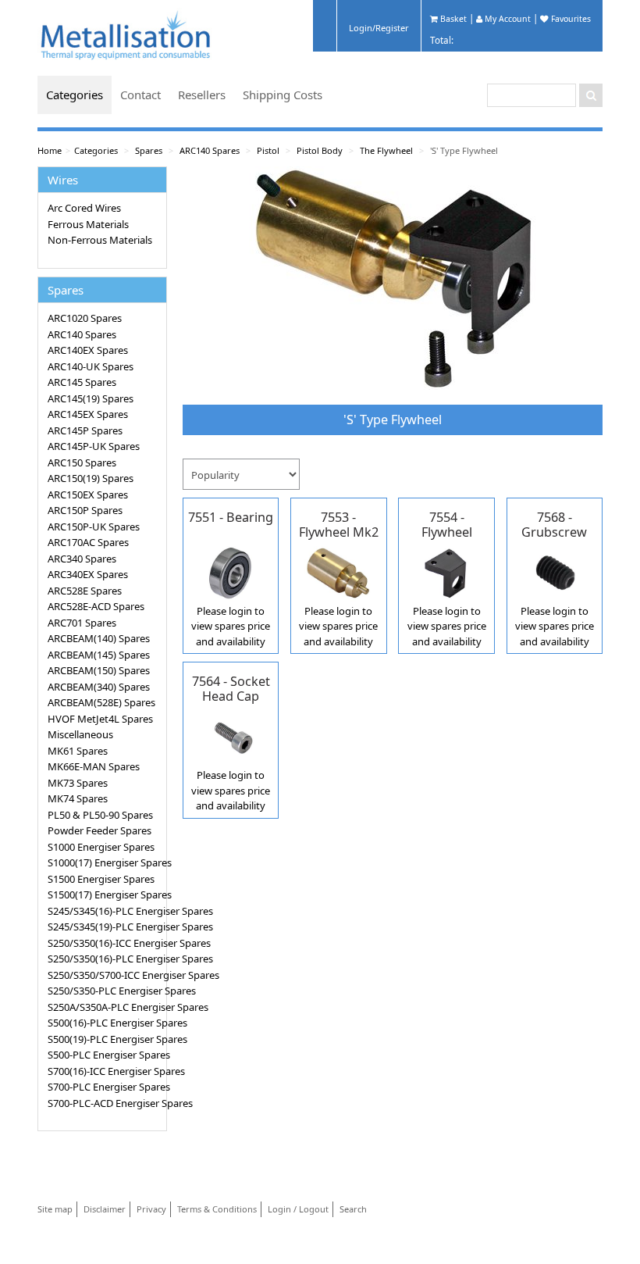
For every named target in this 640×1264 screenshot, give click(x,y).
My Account (506, 18)
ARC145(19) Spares (90, 398)
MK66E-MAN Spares (94, 766)
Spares (148, 150)
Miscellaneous (80, 734)
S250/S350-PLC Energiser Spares (105, 991)
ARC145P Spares (85, 430)
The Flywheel (386, 150)
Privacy (151, 1209)
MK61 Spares (78, 751)
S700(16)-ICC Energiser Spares (105, 1071)
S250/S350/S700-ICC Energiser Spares (105, 975)
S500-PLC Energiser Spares (105, 1055)
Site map (55, 1209)
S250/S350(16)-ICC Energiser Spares (105, 943)
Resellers (202, 94)
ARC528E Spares (85, 591)
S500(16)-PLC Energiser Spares (105, 1023)
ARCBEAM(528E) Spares (101, 702)
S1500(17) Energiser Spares (105, 894)
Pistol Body (320, 150)
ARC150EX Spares (88, 494)
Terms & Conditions (217, 1209)
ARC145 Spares (82, 382)
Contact (140, 94)
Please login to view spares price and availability (230, 626)
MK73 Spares (78, 783)
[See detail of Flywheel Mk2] (338, 571)
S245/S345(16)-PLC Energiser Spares (105, 911)
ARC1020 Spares (85, 318)
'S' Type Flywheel (464, 150)
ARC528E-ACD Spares (96, 606)
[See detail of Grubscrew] (554, 571)
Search (353, 1209)
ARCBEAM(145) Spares (99, 655)
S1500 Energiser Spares (101, 879)
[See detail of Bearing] (230, 571)
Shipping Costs (282, 94)
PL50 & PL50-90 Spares (100, 815)
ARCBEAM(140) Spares (99, 638)
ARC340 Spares (82, 559)
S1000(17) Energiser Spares (105, 862)
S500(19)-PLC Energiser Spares (105, 1039)
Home (49, 150)
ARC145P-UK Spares (94, 446)
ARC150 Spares (82, 462)
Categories (74, 94)
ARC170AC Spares (88, 542)
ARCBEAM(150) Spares (99, 670)
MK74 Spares (78, 798)
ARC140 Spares (210, 150)
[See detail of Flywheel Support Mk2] (446, 571)
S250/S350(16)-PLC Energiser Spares (105, 959)
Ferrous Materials (88, 224)
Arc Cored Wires (84, 208)
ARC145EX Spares (88, 414)
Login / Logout (298, 1209)
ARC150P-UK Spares (94, 527)
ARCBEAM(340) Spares (99, 687)
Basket (452, 18)
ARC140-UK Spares (90, 366)
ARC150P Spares (85, 510)
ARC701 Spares (82, 623)
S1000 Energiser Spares (101, 847)
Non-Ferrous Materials (100, 240)
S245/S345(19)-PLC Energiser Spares (105, 926)
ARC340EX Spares (88, 574)
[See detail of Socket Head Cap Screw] (230, 736)
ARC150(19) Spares (90, 478)
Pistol (268, 150)
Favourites (570, 18)
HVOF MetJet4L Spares (100, 719)
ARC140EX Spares (88, 350)
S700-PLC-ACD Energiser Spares (105, 1103)
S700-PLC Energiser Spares (105, 1087)
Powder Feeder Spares (99, 830)
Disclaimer (105, 1209)
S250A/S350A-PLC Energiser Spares (105, 1007)
